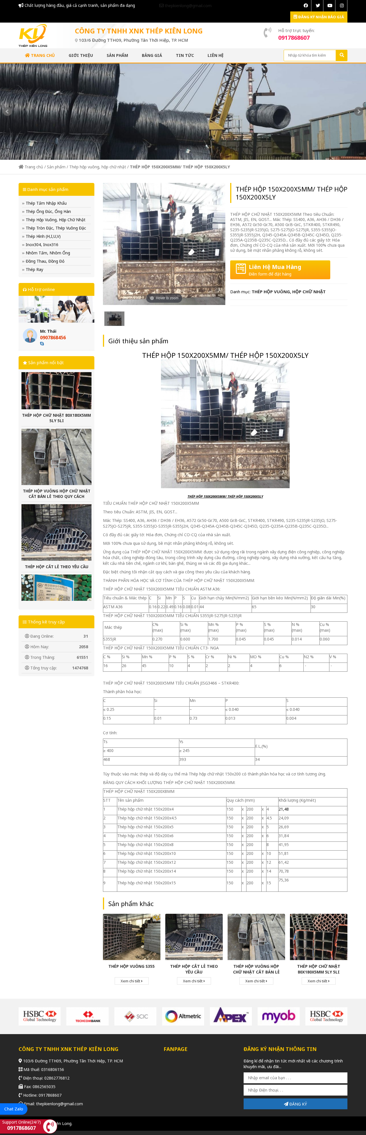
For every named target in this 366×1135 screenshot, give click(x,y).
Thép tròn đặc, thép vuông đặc (55, 228)
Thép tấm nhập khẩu (46, 203)
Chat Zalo (13, 1109)
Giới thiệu (81, 55)
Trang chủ (42, 55)
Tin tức (185, 55)
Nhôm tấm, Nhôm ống (47, 253)
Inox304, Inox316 (41, 244)
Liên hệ (216, 55)
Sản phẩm (117, 55)
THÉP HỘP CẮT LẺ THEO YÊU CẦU (56, 533)
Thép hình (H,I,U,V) (43, 236)
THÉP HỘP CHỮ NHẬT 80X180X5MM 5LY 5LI (318, 969)
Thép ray (34, 269)
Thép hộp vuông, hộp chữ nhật (97, 166)
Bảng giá (152, 55)
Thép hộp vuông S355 (131, 966)
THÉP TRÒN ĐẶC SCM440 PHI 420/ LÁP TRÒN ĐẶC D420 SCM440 (56, 606)
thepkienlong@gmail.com (188, 5)
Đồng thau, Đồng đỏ (44, 261)
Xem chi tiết (131, 981)
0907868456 (53, 337)
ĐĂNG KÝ (297, 1104)
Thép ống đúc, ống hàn (48, 211)
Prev (7, 111)
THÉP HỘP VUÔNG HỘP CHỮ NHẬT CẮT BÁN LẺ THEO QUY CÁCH (56, 460)
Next (358, 111)
